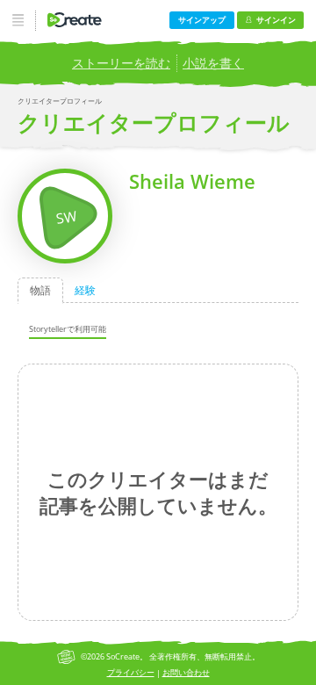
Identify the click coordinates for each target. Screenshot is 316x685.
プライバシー (130, 672)
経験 (85, 290)
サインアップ (202, 19)
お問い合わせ (186, 672)
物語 (40, 290)
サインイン (276, 19)
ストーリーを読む (121, 62)
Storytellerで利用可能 (67, 329)
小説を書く (213, 62)
